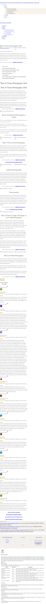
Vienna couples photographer (10, 11)
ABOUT (6, 6)
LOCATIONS (6, 14)
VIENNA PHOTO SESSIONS (5, 22)
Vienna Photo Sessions (4, 48)
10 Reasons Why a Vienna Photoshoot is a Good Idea (9, 526)
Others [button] (2, 599)
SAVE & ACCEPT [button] (4, 602)
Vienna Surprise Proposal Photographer (11, 9)
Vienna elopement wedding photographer (11, 8)
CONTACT (6, 17)
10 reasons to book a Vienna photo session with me (9, 523)
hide (7, 66)
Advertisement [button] (3, 595)
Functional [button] (3, 582)
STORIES (6, 5)
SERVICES (6, 7)
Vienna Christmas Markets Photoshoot (11, 13)
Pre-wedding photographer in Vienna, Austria (12, 10)
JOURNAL (7, 542)
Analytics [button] (2, 590)
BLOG (5, 16)
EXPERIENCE (6, 15)
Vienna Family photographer (10, 12)
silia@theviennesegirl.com (38, 543)
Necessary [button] (3, 561)
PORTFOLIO (3, 4)
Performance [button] (3, 586)
